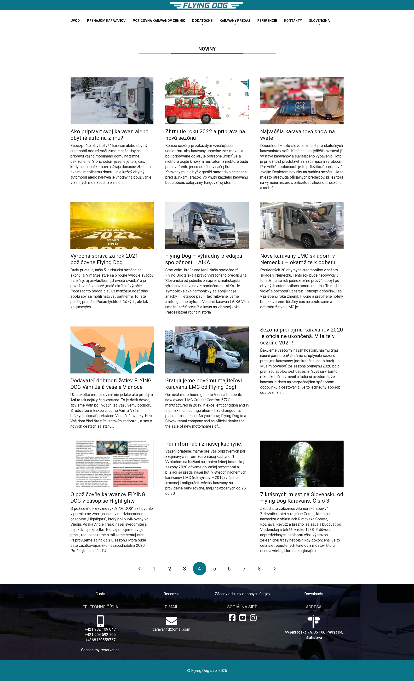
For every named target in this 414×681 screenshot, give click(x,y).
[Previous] (139, 568)
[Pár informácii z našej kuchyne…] (207, 472)
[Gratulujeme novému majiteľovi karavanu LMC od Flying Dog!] (207, 377)
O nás (100, 594)
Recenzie (171, 594)
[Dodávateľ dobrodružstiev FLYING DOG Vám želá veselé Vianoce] (112, 377)
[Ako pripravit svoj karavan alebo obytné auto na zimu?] (112, 131)
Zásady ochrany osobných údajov (242, 594)
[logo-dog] (207, 5)
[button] (215, 20)
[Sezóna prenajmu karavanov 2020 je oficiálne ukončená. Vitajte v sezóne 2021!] (302, 360)
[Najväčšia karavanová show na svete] (302, 134)
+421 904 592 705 (100, 634)
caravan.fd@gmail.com (171, 629)
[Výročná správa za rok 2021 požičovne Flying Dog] (112, 256)
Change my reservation (100, 650)
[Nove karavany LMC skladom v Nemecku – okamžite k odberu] (302, 256)
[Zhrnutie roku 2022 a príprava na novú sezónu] (207, 131)
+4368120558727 (100, 640)
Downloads (313, 594)
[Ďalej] (274, 568)
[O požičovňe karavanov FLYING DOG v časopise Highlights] (112, 497)
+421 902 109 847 (100, 629)
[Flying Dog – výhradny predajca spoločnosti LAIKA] (207, 258)
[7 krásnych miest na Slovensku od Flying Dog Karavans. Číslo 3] (302, 497)
